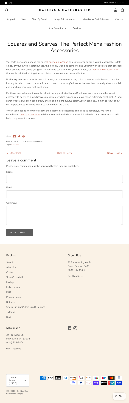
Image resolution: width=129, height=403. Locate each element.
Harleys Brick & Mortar (64, 19)
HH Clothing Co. (20, 391)
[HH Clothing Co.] (64, 10)
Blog (8, 316)
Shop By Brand (39, 19)
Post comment (19, 232)
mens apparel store (30, 114)
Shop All (10, 19)
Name (9, 171)
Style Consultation (57, 28)
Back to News (64, 153)
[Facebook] (6, 3)
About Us (11, 267)
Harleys (10, 282)
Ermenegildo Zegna (57, 62)
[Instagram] (10, 3)
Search (10, 262)
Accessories (16, 144)
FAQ (8, 292)
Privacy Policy (13, 297)
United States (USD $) (112, 2)
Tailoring (10, 312)
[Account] (114, 10)
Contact (10, 272)
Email (9, 187)
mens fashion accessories (105, 69)
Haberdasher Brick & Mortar (95, 19)
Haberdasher (13, 287)
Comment (11, 202)
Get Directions (75, 276)
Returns (10, 302)
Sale (23, 19)
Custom (119, 19)
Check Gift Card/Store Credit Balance (25, 307)
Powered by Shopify (14, 393)
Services (77, 28)
